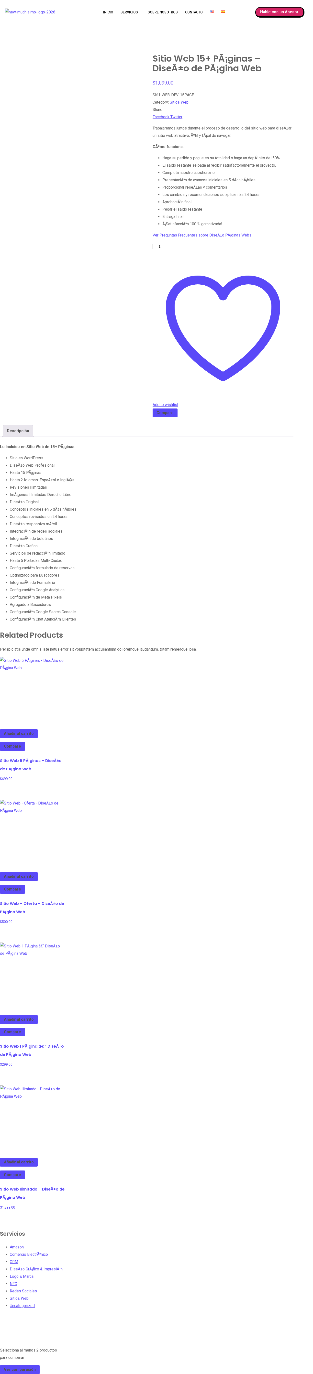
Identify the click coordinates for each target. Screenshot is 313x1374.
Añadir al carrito (19, 733)
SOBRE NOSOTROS (163, 12)
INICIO (108, 12)
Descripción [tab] (18, 431)
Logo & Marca (22, 1276)
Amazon (17, 1247)
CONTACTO (194, 12)
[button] (130, 12)
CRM (14, 1261)
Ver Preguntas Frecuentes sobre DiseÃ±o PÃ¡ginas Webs (202, 235)
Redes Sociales (23, 1291)
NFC (13, 1283)
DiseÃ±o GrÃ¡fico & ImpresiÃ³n (36, 1269)
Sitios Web (179, 102)
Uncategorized (22, 1305)
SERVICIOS (129, 12)
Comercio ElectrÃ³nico (29, 1254)
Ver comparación (20, 1369)
